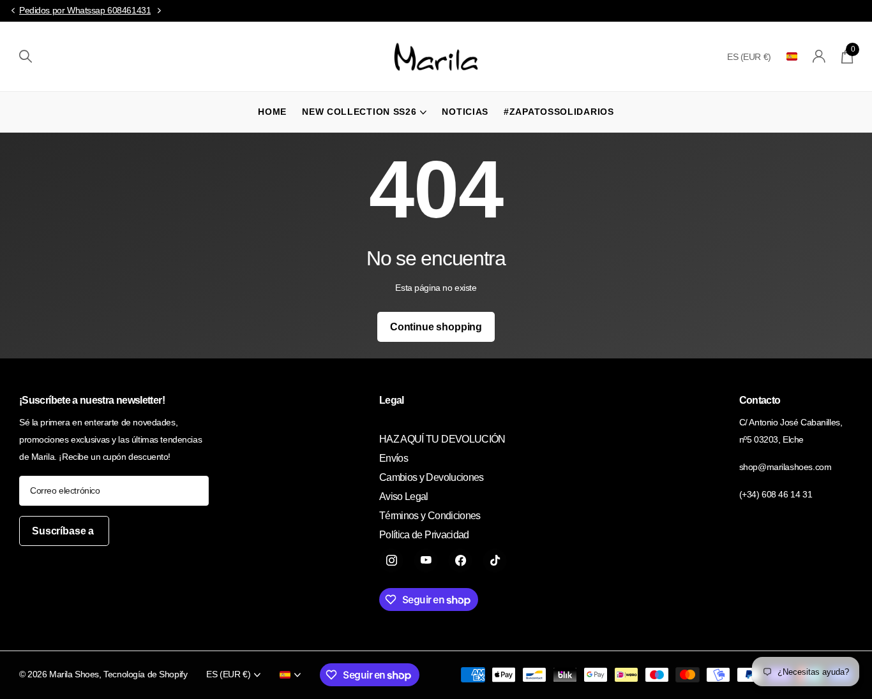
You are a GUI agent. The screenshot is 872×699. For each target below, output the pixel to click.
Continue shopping (436, 326)
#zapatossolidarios (559, 112)
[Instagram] (391, 560)
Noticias (465, 112)
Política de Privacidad (424, 534)
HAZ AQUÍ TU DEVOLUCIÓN (442, 439)
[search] (25, 56)
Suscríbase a (64, 531)
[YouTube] (426, 560)
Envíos (393, 458)
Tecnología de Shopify (145, 674)
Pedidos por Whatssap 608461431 (85, 10)
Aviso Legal (403, 496)
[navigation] (12, 11)
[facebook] (460, 560)
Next (159, 10)
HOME (272, 112)
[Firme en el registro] (819, 56)
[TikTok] (495, 560)
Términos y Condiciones (430, 515)
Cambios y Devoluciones (431, 477)
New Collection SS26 (359, 112)
